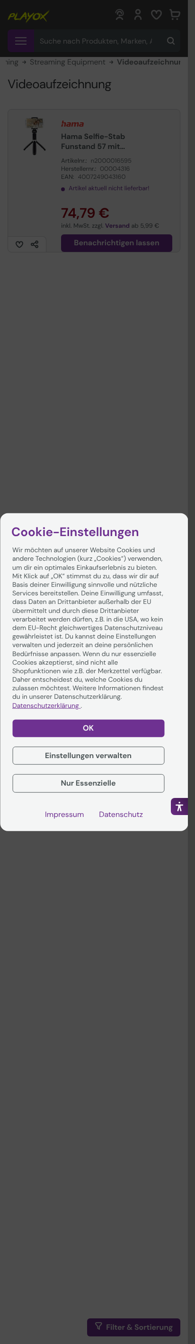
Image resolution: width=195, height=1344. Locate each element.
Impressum (64, 814)
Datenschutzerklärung (46, 705)
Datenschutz (121, 814)
